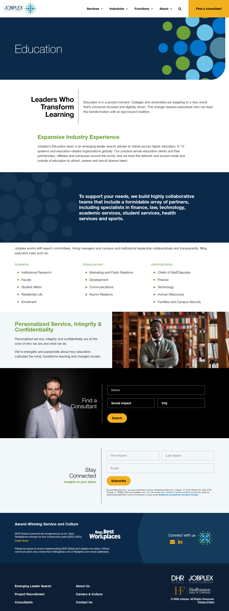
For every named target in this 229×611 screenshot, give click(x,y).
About (164, 9)
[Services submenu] (102, 8)
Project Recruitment (29, 594)
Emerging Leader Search (33, 586)
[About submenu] (171, 8)
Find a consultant (209, 9)
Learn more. (22, 540)
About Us (83, 586)
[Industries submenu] (127, 8)
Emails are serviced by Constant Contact (178, 494)
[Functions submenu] (152, 8)
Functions (142, 9)
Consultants (24, 602)
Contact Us (84, 602)
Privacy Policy (206, 602)
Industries (117, 9)
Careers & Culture (89, 594)
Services (93, 9)
